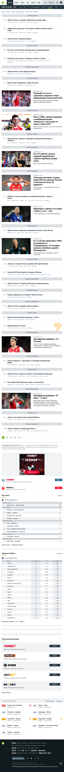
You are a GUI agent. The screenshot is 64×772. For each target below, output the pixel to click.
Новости (21, 621)
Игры (39, 2)
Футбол (10, 2)
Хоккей (16, 2)
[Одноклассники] (38, 758)
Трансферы (49, 7)
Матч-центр (5, 495)
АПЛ (39, 745)
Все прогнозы (59, 701)
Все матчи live (6, 544)
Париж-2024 (43, 753)
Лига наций (18, 745)
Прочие (33, 2)
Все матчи (60, 495)
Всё (21, 7)
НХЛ (32, 748)
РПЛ (13, 745)
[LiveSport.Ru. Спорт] (3, 744)
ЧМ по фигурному (33, 753)
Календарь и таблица (8, 621)
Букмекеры (41, 750)
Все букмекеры (6, 692)
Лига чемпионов (26, 745)
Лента (24, 7)
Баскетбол (19, 753)
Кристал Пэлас (7, 7)
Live (45, 2)
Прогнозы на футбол (50, 701)
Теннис (22, 2)
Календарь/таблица (35, 7)
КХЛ (29, 748)
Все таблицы (59, 553)
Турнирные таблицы (8, 553)
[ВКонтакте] (27, 758)
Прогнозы (44, 7)
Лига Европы (34, 745)
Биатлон (26, 753)
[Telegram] (35, 758)
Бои (28, 2)
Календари (31, 743)
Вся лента (51, 2)
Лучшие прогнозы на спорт (9, 701)
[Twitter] (31, 758)
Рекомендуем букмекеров (10, 639)
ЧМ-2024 (36, 748)
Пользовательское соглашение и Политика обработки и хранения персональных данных (35, 766)
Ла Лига (44, 745)
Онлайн (19, 743)
